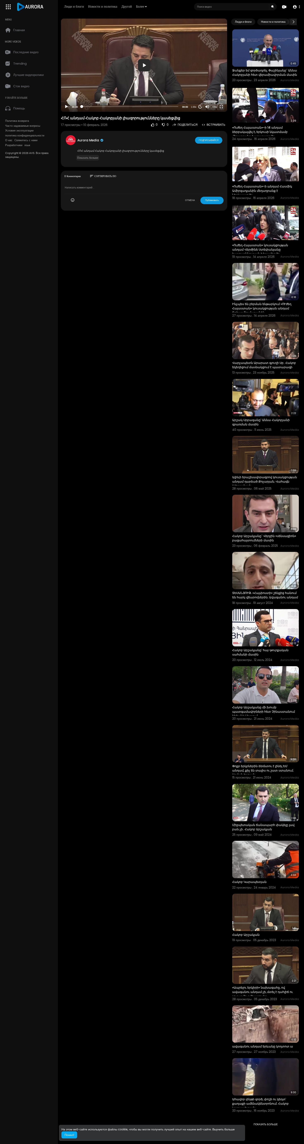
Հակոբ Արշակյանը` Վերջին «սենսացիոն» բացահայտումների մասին (264, 538)
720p (214, 107)
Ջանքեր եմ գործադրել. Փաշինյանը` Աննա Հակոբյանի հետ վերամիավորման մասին (264, 72)
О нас (8, 140)
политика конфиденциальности (24, 135)
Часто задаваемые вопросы (22, 126)
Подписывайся (209, 140)
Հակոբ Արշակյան (246, 935)
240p (213, 97)
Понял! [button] (69, 1135)
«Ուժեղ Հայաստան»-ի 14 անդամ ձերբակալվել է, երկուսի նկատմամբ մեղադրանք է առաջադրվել (260, 131)
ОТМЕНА (190, 200)
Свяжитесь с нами (25, 140)
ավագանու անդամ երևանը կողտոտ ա (262, 1046)
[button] (296, 7)
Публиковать (212, 200)
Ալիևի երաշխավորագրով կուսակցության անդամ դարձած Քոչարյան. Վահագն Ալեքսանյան (264, 481)
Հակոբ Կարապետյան (249, 882)
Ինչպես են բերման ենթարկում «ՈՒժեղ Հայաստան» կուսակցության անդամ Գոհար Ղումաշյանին (261, 308)
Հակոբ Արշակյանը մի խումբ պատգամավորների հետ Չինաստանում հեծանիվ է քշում (263, 711)
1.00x (193, 107)
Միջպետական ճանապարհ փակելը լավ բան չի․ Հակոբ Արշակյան (263, 827)
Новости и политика (102, 6)
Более (140, 6)
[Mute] (207, 107)
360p (213, 90)
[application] (144, 65)
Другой (126, 6)
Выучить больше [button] (223, 1129)
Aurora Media (88, 140)
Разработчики (13, 145)
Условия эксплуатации (19, 131)
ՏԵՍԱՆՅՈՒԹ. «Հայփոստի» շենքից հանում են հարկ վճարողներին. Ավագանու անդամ (265, 595)
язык (27, 145)
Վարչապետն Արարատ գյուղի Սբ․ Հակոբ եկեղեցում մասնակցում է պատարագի (264, 365)
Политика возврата (17, 121)
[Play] (66, 107)
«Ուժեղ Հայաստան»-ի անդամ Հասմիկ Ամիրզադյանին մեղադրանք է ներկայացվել (262, 190)
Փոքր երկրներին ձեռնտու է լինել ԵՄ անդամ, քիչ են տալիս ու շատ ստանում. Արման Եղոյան (263, 770)
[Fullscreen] (221, 107)
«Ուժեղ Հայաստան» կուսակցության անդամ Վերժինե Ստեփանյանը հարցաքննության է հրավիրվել (260, 249)
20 (200, 107)
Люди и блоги (74, 6)
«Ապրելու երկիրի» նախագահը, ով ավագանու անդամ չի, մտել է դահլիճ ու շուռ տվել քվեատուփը (262, 991)
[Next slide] (293, 22)
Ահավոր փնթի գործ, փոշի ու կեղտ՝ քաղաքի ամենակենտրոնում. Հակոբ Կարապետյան (260, 1103)
